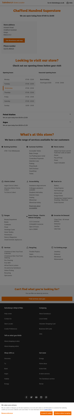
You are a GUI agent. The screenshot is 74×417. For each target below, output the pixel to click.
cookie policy (48, 409)
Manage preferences (7, 413)
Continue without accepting (62, 413)
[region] (37, 409)
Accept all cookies (46, 413)
